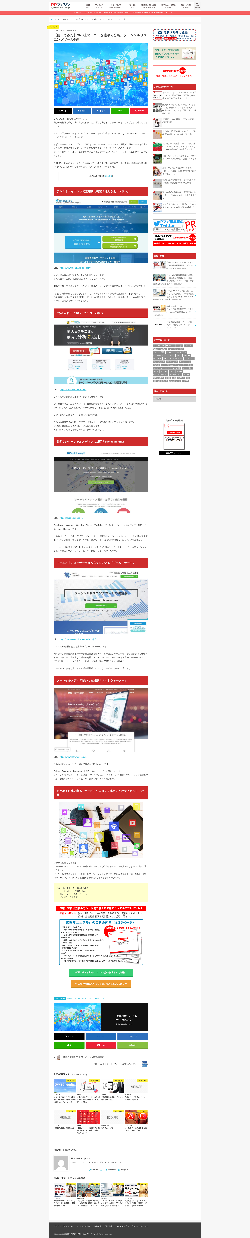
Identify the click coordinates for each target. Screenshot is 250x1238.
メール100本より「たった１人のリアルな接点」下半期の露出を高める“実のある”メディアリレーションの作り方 (173, 295)
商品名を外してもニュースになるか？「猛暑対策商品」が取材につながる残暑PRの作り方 (174, 310)
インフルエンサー (159, 355)
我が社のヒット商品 (168, 6)
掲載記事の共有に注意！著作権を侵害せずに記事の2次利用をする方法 (179, 181)
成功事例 (181, 378)
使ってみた (100, 999)
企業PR (179, 371)
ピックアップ (189, 358)
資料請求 (97, 1226)
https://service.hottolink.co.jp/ (73, 389)
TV (191, 346)
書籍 (188, 378)
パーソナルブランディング (172, 358)
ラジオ (155, 371)
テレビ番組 (157, 358)
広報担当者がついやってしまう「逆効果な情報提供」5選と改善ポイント (180, 265)
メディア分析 (176, 368)
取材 (179, 375)
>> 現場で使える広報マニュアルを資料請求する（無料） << (101, 972)
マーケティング (185, 362)
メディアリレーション (161, 368)
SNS (70, 999)
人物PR (172, 371)
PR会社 (179, 346)
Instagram (124, 1170)
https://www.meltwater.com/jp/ (73, 757)
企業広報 (173, 375)
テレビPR (132, 6)
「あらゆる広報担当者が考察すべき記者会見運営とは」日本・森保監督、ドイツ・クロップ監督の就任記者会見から (173, 279)
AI (154, 346)
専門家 (168, 378)
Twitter (155, 349)
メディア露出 (187, 368)
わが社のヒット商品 (176, 349)
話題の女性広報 (186, 6)
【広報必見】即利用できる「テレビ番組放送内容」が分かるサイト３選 (179, 132)
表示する (108, 176)
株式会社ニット (174, 381)
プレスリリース (172, 362)
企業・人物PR (115, 6)
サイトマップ (121, 1226)
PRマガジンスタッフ (80, 1158)
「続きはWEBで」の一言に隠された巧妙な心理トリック (179, 325)
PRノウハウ (99, 6)
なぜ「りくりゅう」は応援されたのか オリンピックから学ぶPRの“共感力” (179, 205)
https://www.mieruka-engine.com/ (75, 268)
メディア (156, 365)
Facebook (112, 1170)
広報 (174, 378)
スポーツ (171, 355)
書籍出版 (164, 381)
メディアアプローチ (169, 365)
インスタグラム (180, 352)
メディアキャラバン (185, 365)
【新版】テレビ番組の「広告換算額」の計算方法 (179, 120)
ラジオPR (163, 371)
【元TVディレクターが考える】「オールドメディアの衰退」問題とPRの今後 (179, 157)
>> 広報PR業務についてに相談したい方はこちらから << (101, 984)
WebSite (94, 1170)
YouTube (163, 349)
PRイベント (170, 346)
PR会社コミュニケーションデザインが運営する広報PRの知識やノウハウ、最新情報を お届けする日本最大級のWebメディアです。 (126, 12)
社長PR (185, 381)
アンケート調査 (158, 352)
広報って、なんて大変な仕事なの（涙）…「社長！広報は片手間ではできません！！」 (179, 171)
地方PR (186, 375)
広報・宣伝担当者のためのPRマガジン (81, 1234)
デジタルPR (60, 999)
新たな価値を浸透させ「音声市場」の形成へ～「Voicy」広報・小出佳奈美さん (179, 195)
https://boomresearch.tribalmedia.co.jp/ (78, 639)
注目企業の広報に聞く (148, 6)
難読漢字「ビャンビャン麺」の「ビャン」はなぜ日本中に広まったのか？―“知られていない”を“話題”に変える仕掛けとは (179, 109)
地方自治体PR (158, 378)
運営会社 (108, 1226)
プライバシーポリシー (139, 1226)
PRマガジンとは (69, 1226)
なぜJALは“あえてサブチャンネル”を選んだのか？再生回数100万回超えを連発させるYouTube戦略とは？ (179, 95)
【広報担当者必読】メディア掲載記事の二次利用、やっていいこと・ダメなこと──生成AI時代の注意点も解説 (179, 146)
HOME (87, 6)
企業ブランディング (160, 375)
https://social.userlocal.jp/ (71, 518)
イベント (170, 352)
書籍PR (156, 381)
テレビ (179, 355)
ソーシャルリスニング (84, 999)
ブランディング (158, 362)
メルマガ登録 (85, 1226)
